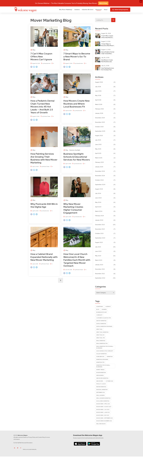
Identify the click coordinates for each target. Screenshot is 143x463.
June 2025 (98, 144)
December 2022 (100, 269)
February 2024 (99, 216)
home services (100, 356)
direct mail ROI (100, 335)
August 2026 (99, 82)
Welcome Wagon (101, 423)
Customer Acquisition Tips (103, 318)
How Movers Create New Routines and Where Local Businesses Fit (76, 103)
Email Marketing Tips (101, 343)
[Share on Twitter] (34, 67)
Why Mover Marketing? (65, 9)
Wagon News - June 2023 (103, 412)
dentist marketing (101, 320)
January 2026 (99, 113)
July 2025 (98, 140)
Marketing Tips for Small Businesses (103, 366)
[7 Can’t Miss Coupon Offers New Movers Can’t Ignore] (44, 36)
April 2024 (98, 207)
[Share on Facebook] (31, 67)
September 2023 (100, 238)
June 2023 (98, 251)
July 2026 (98, 86)
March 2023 (98, 260)
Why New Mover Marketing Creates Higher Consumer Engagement (73, 208)
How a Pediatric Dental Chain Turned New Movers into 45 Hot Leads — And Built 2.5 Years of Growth (42, 106)
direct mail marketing (102, 332)
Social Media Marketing (102, 401)
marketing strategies (102, 359)
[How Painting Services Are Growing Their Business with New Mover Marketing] (44, 137)
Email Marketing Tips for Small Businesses (104, 347)
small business (100, 395)
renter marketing (101, 386)
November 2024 (100, 175)
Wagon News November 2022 (104, 421)
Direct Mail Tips (100, 338)
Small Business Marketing (103, 398)
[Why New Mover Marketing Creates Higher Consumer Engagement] (77, 187)
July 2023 (98, 247)
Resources (98, 9)
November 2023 (100, 229)
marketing (110, 356)
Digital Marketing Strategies (104, 326)
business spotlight (101, 312)
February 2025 (99, 162)
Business (104, 309)
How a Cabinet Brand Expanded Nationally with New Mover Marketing (44, 257)
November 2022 (100, 273)
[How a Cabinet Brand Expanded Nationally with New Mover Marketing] (44, 237)
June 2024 (98, 198)
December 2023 (100, 224)
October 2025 (99, 127)
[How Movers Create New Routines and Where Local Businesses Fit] (77, 83)
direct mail (99, 329)
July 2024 (98, 193)
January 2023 (99, 265)
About (105, 9)
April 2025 (98, 153)
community (99, 315)
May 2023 (98, 256)
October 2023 (99, 233)
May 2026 (98, 95)
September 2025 (100, 131)
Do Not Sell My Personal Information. (23, 442)
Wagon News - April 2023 (103, 403)
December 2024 (100, 171)
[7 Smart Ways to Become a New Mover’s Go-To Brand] (77, 36)
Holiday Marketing (101, 353)
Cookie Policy (41, 437)
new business (100, 375)
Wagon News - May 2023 (102, 415)
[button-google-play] (94, 443)
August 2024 (99, 189)
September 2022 (100, 278)
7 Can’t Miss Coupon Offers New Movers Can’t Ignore (41, 56)
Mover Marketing (101, 372)
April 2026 (98, 100)
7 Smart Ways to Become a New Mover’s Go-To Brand (76, 56)
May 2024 (98, 202)
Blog (34, 50)
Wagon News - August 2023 (103, 406)
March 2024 (98, 211)
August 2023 (99, 242)
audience (108, 306)
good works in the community (104, 351)
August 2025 (99, 135)
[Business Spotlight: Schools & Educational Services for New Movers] (77, 137)
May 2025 (98, 149)
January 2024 (99, 220)
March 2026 (98, 104)
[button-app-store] (80, 443)
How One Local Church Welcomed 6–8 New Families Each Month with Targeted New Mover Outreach (76, 260)
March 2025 (98, 158)
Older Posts (60, 280)
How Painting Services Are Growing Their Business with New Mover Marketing (43, 158)
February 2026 (99, 109)
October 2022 (109, 381)
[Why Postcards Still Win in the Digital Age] (44, 187)
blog (97, 309)
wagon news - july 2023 (102, 409)
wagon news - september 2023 (104, 418)
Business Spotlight (74, 150)
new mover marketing (102, 378)
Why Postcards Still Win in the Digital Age (44, 205)
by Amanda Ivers (46, 63)
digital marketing (101, 323)
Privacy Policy (31, 437)
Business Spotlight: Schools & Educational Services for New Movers (76, 156)
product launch (101, 384)
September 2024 (100, 184)
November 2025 (100, 122)
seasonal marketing (101, 389)
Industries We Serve (87, 9)
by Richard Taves (46, 116)
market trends (100, 369)
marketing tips (100, 362)
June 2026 (98, 91)
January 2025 (99, 167)
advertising (99, 306)
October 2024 (99, 180)
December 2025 (100, 118)
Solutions (77, 9)
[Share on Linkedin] (37, 67)
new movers (99, 381)
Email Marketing (100, 340)
